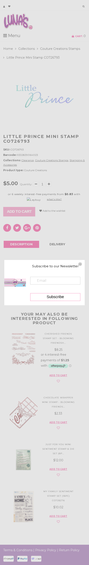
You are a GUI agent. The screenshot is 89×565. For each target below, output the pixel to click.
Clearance (27, 160)
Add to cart (19, 211)
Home (8, 49)
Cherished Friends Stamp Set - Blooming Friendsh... (58, 338)
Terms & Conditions (17, 550)
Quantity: (26, 184)
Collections (26, 49)
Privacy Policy (45, 550)
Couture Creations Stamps (60, 49)
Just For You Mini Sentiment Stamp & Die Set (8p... (58, 449)
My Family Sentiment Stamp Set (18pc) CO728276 (58, 496)
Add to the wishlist (53, 210)
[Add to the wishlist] (58, 381)
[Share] (7, 228)
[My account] (4, 6)
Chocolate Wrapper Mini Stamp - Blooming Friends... (58, 402)
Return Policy (69, 550)
